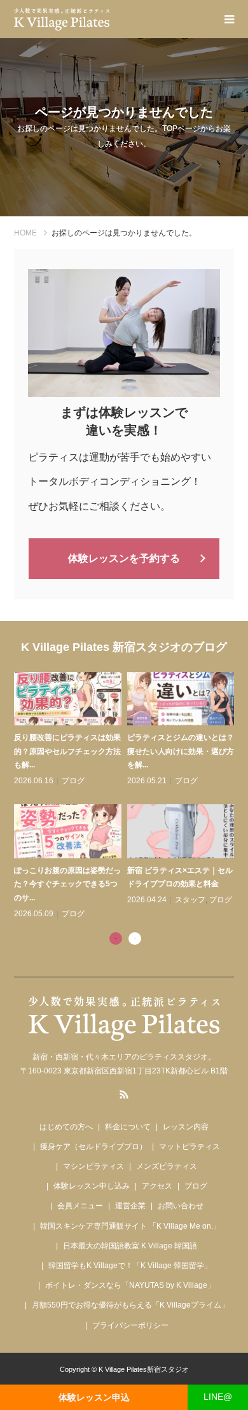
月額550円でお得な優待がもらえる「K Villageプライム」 (130, 1305)
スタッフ (190, 899)
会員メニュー (80, 1205)
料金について (128, 1126)
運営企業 (130, 1205)
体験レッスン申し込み (91, 1186)
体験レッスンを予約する (124, 558)
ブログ (73, 780)
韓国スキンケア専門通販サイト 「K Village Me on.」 (130, 1226)
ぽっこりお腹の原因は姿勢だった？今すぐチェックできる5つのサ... (67, 884)
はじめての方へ (66, 1126)
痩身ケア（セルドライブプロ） (93, 1146)
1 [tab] (115, 938)
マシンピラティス (93, 1166)
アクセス (157, 1186)
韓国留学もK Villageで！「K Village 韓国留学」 (130, 1265)
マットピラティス (189, 1146)
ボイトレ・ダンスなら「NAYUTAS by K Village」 (130, 1285)
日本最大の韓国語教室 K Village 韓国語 (130, 1245)
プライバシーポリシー (130, 1325)
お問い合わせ (180, 1205)
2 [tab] (134, 938)
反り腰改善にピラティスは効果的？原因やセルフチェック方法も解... (67, 751)
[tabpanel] (127, 796)
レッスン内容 (186, 1126)
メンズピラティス (166, 1166)
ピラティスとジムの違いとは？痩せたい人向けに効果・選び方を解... (180, 751)
